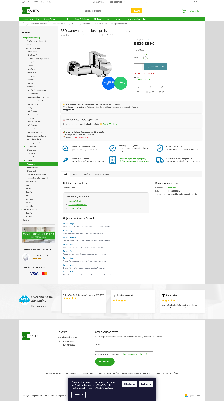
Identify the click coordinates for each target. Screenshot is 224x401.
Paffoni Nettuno (69, 272)
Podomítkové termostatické (38, 97)
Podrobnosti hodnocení (92, 35)
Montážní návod (75, 201)
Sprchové (30, 83)
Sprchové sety (32, 104)
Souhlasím (146, 384)
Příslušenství (32, 55)
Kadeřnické (31, 76)
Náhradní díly (31, 181)
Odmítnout (129, 384)
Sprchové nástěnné (34, 132)
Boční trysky (32, 111)
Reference (146, 373)
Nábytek (29, 202)
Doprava (124, 373)
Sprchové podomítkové (36, 136)
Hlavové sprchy (33, 115)
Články (176, 373)
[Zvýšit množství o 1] (143, 65)
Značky (26, 220)
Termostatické (32, 129)
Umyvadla (29, 199)
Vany (28, 185)
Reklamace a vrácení (53, 373)
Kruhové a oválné (34, 122)
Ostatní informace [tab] (102, 174)
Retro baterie (32, 51)
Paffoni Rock (68, 258)
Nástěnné (31, 69)
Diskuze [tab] (76, 174)
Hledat (137, 11)
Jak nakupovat (99, 2)
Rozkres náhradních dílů (78, 204)
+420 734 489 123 (68, 341)
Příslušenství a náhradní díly (36, 41)
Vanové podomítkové (35, 143)
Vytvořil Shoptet (195, 395)
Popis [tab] (65, 174)
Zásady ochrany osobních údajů (82, 373)
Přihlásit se (104, 362)
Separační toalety (30, 209)
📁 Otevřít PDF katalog (109, 124)
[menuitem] (30, 19)
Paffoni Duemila (70, 237)
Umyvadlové (31, 146)
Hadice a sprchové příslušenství (39, 58)
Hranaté (31, 118)
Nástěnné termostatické (36, 90)
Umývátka (30, 206)
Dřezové (30, 66)
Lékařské (30, 80)
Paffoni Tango (69, 265)
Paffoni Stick (68, 244)
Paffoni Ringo (69, 223)
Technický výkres (75, 208)
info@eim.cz (68, 110)
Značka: (109, 35)
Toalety (29, 192)
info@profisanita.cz (69, 337)
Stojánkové (31, 72)
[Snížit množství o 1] (143, 68)
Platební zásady (134, 373)
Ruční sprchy (32, 125)
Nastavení (78, 394)
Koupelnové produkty (31, 37)
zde (110, 388)
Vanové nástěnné (34, 139)
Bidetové (30, 62)
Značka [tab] (87, 174)
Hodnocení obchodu (40, 306)
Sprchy (28, 44)
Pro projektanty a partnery (162, 373)
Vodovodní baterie (33, 48)
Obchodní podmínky (118, 2)
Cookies (99, 373)
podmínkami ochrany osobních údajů (132, 354)
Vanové (29, 160)
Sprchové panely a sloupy (37, 101)
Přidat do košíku (157, 66)
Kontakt (66, 373)
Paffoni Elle (68, 251)
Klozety (29, 188)
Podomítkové (32, 94)
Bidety (28, 195)
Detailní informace (141, 79)
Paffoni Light (68, 230)
